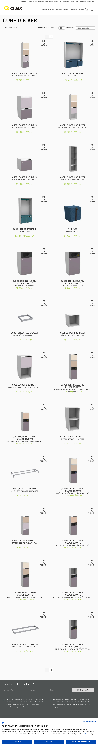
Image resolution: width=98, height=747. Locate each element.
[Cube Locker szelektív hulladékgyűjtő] (24, 263)
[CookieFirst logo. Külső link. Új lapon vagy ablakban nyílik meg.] (3, 723)
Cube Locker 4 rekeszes (24, 73)
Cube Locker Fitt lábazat (24, 489)
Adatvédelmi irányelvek (88, 721)
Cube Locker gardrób (72, 73)
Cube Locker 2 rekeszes (24, 125)
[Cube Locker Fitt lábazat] (24, 470)
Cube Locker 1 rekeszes (24, 177)
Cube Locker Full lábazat (24, 333)
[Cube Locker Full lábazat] (24, 315)
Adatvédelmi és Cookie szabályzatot (25, 701)
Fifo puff (72, 229)
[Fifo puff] (72, 211)
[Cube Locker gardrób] (72, 55)
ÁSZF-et (40, 699)
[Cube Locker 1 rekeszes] (24, 159)
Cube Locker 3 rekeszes (24, 541)
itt (85, 734)
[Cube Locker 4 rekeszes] (24, 55)
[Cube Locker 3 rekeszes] (24, 522)
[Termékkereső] (92, 8)
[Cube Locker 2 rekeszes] (24, 107)
